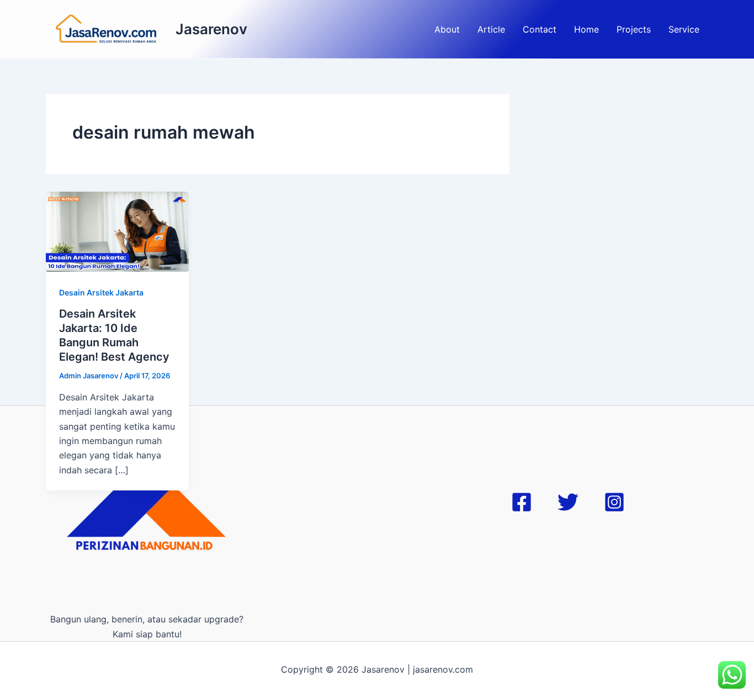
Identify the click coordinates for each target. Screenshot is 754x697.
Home (586, 29)
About (447, 29)
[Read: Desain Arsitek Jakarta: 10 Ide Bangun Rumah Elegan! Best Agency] (117, 230)
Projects (634, 29)
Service (683, 29)
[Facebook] (522, 502)
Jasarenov (211, 29)
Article (491, 29)
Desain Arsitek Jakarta (101, 292)
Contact (539, 29)
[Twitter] (568, 502)
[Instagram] (614, 502)
